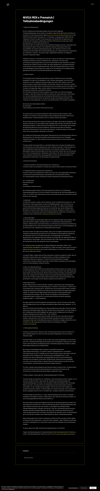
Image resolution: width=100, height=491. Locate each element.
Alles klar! (93, 488)
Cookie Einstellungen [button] (73, 488)
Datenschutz (11, 489)
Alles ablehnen (84, 488)
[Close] (98, 488)
